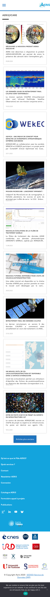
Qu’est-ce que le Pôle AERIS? (13, 458)
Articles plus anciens (25, 439)
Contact (4, 470)
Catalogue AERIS (8, 492)
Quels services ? (8, 464)
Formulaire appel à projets (13, 498)
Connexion (6, 482)
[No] (47, 589)
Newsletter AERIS (9, 476)
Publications (6, 504)
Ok (26, 593)
